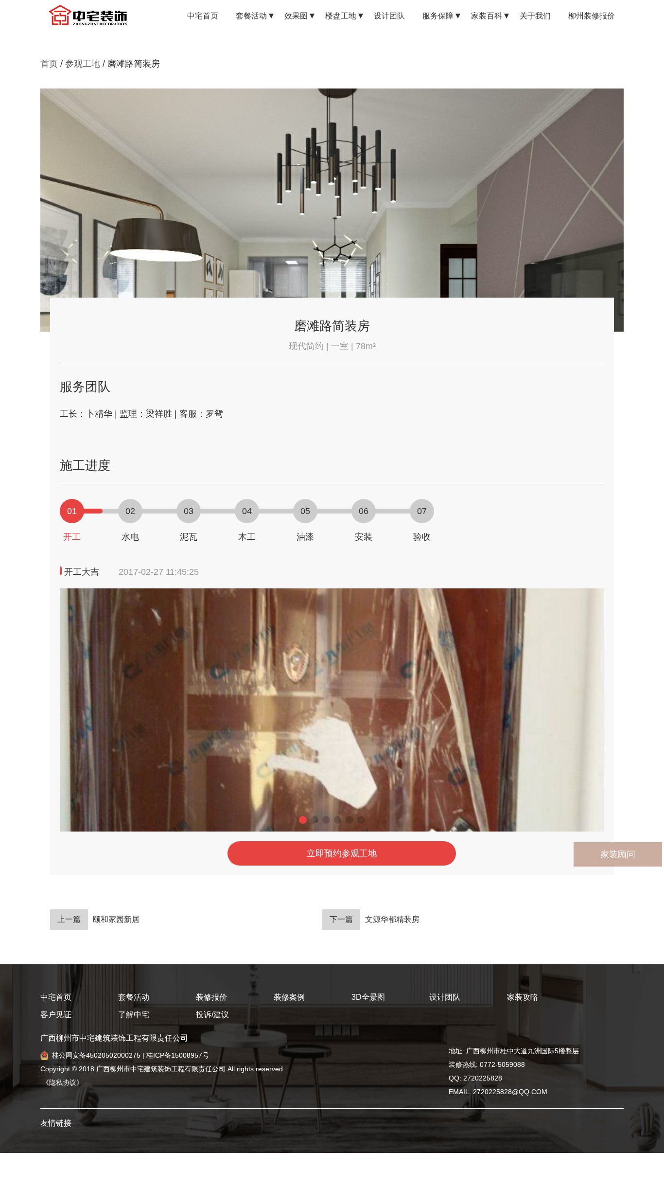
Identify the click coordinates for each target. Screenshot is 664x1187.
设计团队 (389, 16)
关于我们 (535, 16)
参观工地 (82, 64)
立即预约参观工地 (342, 853)
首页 (49, 64)
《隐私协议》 (61, 1082)
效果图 (296, 16)
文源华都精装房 (374, 919)
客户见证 (55, 1014)
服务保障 (438, 16)
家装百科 (486, 16)
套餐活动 (251, 16)
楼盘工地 (340, 16)
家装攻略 (522, 997)
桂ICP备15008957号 (177, 1055)
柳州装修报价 (591, 16)
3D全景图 (368, 997)
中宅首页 (202, 16)
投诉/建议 (212, 1014)
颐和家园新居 (98, 919)
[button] (303, 820)
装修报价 (211, 997)
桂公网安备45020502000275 (96, 1055)
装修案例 (289, 997)
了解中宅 (133, 1014)
